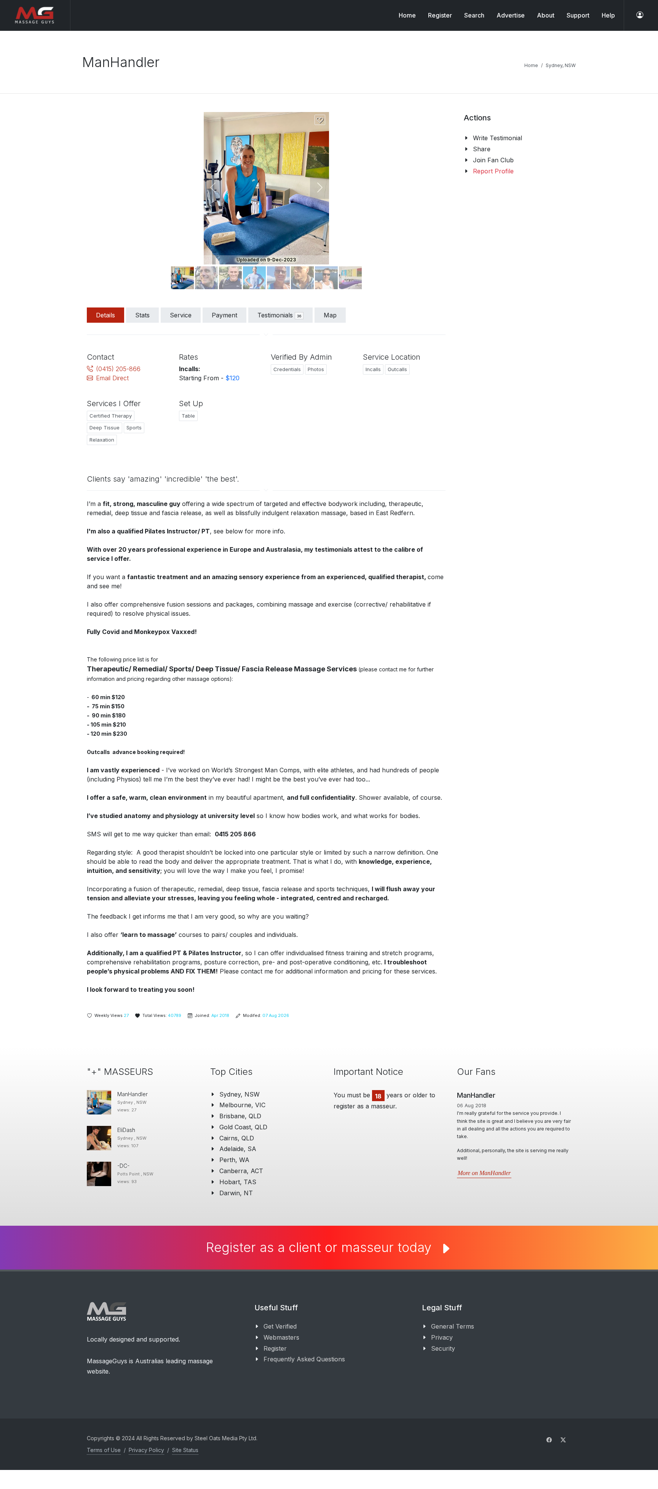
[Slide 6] (326, 277)
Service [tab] (181, 315)
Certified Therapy (110, 416)
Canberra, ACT (241, 1171)
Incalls (373, 369)
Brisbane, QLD (240, 1116)
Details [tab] (105, 315)
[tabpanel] (266, 669)
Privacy (442, 1337)
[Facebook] (549, 1440)
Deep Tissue (104, 427)
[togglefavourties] (320, 120)
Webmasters (281, 1337)
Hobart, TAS (237, 1182)
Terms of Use (104, 1450)
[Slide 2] (230, 277)
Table (188, 416)
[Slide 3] (254, 277)
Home (407, 15)
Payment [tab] (224, 315)
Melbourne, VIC (242, 1105)
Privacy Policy (146, 1450)
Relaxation (101, 440)
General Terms (452, 1326)
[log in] (640, 15)
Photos (316, 369)
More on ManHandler (484, 1173)
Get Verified (280, 1326)
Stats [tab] (142, 315)
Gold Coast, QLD (243, 1127)
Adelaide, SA (237, 1149)
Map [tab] (330, 315)
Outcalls (397, 369)
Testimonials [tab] (279, 315)
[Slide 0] (182, 277)
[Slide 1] (206, 277)
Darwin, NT (236, 1193)
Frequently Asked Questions (304, 1359)
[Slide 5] (302, 277)
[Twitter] (563, 1440)
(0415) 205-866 (118, 369)
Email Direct (112, 378)
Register (275, 1348)
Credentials (287, 369)
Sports (134, 427)
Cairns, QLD (236, 1138)
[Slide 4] (278, 277)
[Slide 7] (350, 277)
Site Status (185, 1450)
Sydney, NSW (561, 65)
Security (443, 1348)
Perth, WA (234, 1160)
